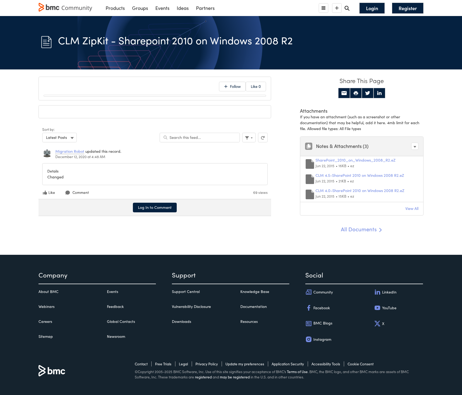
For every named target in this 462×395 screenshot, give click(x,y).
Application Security (288, 363)
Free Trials (163, 363)
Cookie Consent (361, 363)
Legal (183, 363)
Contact (141, 363)
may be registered (235, 377)
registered (203, 377)
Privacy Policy (206, 363)
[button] (414, 146)
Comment (80, 192)
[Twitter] (367, 93)
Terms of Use (297, 371)
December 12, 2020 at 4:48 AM (80, 156)
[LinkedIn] (379, 93)
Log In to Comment (155, 207)
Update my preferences (244, 363)
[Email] (344, 93)
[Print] (355, 93)
